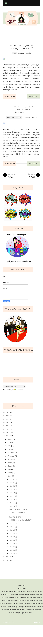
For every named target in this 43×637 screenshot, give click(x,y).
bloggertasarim (8, 622)
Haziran (10, 459)
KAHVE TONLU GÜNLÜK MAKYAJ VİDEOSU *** (21, 47)
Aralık (10, 439)
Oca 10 (12, 530)
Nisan (10, 466)
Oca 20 (12, 486)
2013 (7, 432)
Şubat (10, 473)
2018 (7, 416)
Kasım (10, 442)
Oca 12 (12, 523)
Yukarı (35, 622)
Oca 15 (12, 503)
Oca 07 (12, 537)
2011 (7, 557)
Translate (20, 390)
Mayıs (10, 463)
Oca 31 (12, 479)
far (14, 53)
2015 (7, 426)
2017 (7, 419)
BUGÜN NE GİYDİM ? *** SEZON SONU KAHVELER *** (21, 109)
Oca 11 (12, 527)
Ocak (9, 476)
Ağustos (11, 452)
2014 (7, 429)
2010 (7, 560)
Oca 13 (12, 506)
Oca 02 (12, 553)
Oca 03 (12, 550)
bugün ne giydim (14, 117)
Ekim (9, 446)
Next (33, 54)
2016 (7, 422)
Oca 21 (12, 483)
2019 (7, 412)
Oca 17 (12, 496)
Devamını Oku (33, 96)
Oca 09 (12, 533)
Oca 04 (12, 547)
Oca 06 (12, 540)
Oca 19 (12, 489)
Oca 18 (12, 493)
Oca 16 (12, 499)
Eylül (9, 449)
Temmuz (11, 456)
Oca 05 (12, 543)
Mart (9, 469)
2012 (7, 436)
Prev (27, 54)
